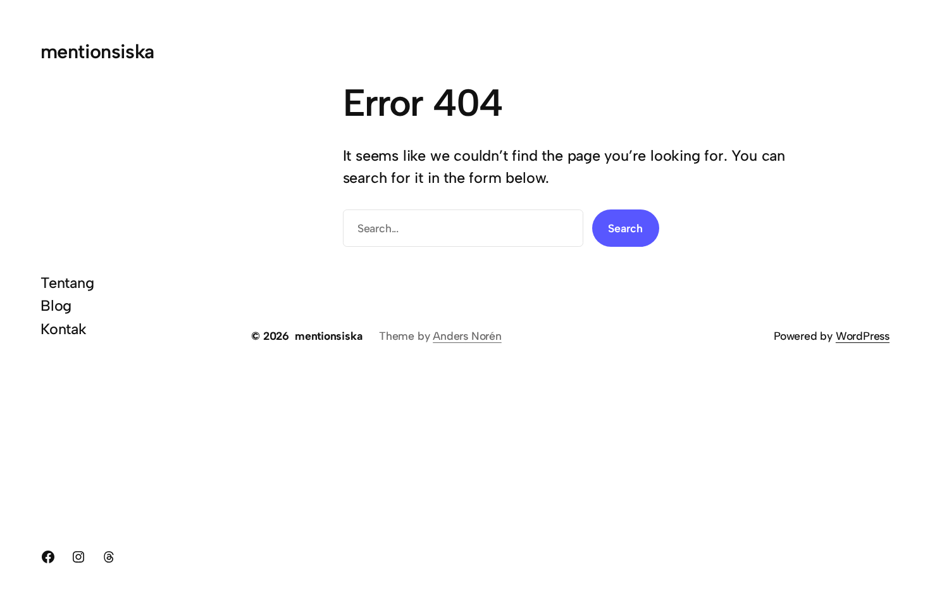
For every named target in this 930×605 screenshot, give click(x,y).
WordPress (863, 335)
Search (625, 228)
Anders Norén (467, 335)
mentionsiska (97, 51)
